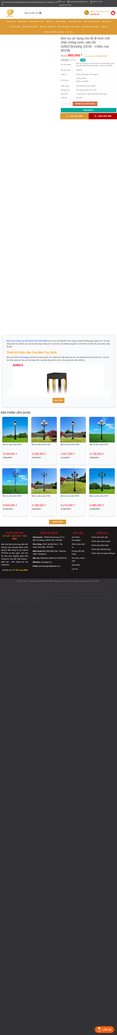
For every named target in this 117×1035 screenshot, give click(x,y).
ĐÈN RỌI (104, 27)
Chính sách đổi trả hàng (101, 549)
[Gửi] (41, 13)
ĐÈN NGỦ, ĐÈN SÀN (47, 27)
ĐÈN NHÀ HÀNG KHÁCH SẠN (68, 27)
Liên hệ (75, 569)
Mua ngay (89, 110)
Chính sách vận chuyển (100, 541)
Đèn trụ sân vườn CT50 (12, 444)
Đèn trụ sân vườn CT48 (41, 444)
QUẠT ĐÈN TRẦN (74, 21)
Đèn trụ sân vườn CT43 (99, 496)
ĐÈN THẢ (49, 21)
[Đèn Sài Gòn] (10, 13)
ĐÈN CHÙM (22, 21)
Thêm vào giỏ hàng (85, 104)
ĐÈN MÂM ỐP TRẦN (36, 21)
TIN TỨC (69, 32)
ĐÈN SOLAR (106, 21)
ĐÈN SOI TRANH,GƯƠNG (54, 32)
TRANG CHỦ (11, 21)
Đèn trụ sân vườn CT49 (70, 444)
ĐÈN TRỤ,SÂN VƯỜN (92, 21)
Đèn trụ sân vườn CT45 (41, 496)
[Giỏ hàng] (113, 13)
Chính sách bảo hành (100, 545)
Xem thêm (58, 400)
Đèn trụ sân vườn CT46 (12, 496)
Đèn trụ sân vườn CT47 (99, 444)
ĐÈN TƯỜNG (61, 21)
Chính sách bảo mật (99, 537)
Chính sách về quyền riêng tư (103, 553)
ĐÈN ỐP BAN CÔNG (30, 27)
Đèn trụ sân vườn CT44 (70, 496)
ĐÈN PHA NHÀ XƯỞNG (90, 27)
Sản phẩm (76, 565)
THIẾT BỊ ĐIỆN (14, 27)
